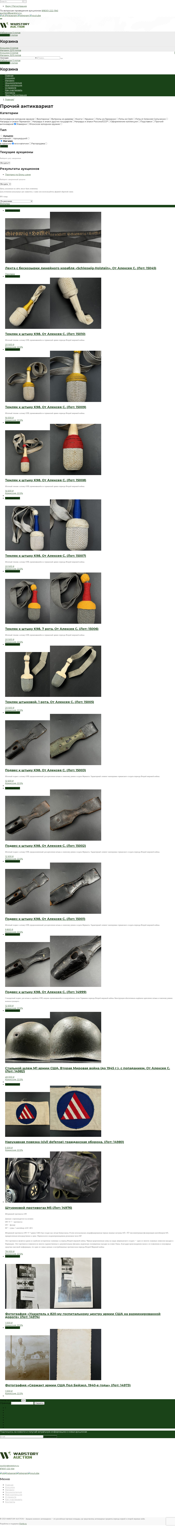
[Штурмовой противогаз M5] (53, 1202)
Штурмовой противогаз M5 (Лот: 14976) (38, 1208)
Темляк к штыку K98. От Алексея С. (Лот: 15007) (45, 556)
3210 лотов (15, 50)
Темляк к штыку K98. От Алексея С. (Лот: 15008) (45, 480)
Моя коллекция (13, 85)
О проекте (10, 88)
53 (6, 1422)
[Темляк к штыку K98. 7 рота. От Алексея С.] (53, 623)
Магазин (5, 50)
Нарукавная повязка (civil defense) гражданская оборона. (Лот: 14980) (64, 1142)
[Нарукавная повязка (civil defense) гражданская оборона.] (53, 1136)
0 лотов (16, 33)
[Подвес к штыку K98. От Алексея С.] (53, 764)
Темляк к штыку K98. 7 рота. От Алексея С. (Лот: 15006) (52, 629)
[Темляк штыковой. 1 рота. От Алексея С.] (53, 696)
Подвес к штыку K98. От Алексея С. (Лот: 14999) (45, 992)
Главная (9, 75)
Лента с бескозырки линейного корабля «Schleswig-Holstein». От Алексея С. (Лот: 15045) (80, 268)
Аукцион (5, 48)
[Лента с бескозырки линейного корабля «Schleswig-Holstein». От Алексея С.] (53, 262)
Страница (5, 1403)
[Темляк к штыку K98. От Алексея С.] (53, 328)
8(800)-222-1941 (50, 10)
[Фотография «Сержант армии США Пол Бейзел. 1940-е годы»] (53, 1379)
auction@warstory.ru (11, 13)
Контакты (10, 92)
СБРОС (4, 146)
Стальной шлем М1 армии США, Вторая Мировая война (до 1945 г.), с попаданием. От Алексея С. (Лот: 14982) (87, 1069)
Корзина (5, 35)
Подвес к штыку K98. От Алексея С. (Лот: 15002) (45, 846)
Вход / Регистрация (16, 6)
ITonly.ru (23, 1523)
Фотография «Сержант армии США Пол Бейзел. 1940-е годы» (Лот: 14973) (68, 1385)
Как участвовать (13, 90)
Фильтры (5, 203)
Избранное (6, 33)
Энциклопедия (13, 83)
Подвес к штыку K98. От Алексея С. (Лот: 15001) (45, 919)
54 (6, 1425)
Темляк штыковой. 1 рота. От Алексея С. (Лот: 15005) (49, 702)
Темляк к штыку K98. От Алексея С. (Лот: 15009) (45, 407)
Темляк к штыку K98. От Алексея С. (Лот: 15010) (45, 334)
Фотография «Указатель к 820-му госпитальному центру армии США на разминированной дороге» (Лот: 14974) (83, 1315)
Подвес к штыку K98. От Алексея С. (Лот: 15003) (45, 770)
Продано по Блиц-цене (18, 174)
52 (6, 1420)
